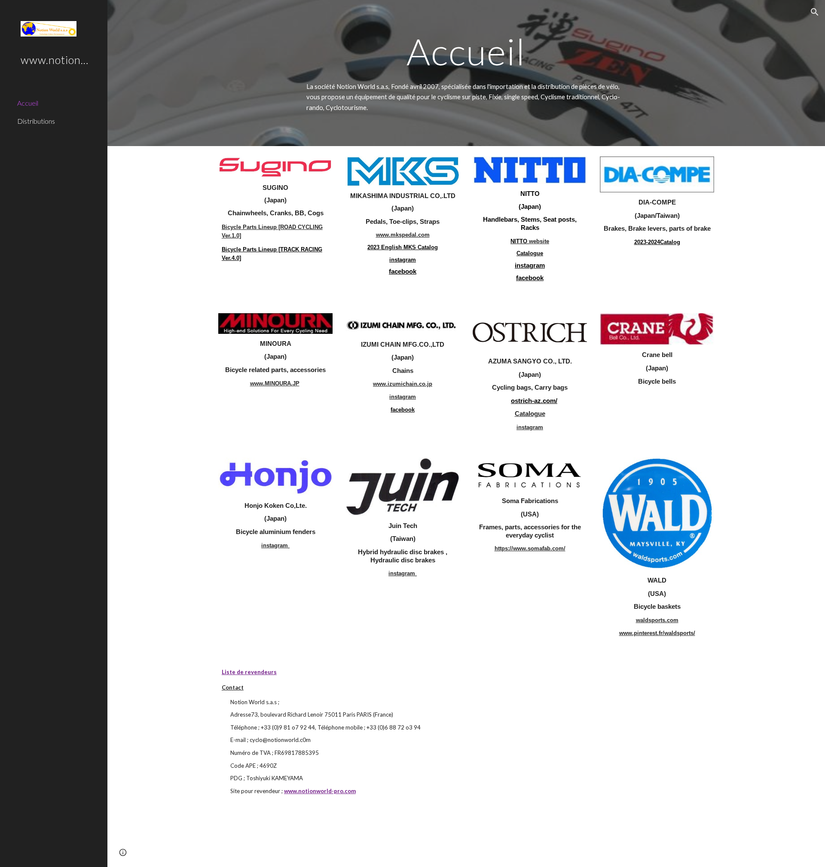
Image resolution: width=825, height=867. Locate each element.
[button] (814, 12)
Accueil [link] (27, 103)
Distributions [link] (36, 121)
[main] (466, 51)
